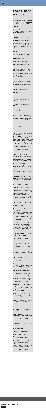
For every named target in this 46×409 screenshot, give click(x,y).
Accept (3, 406)
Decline (9, 406)
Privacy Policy (29, 22)
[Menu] (43, 3)
